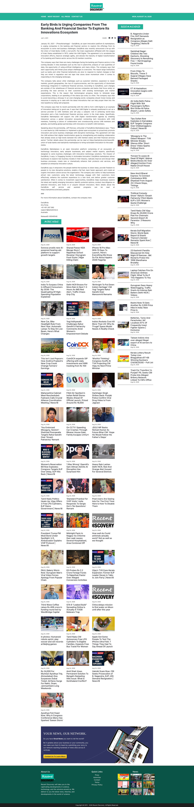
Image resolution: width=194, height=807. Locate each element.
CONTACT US (77, 17)
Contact (97, 780)
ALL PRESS (65, 17)
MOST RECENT (54, 17)
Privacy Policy (97, 785)
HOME (43, 17)
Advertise (97, 777)
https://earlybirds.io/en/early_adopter (55, 190)
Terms (97, 782)
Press (97, 775)
